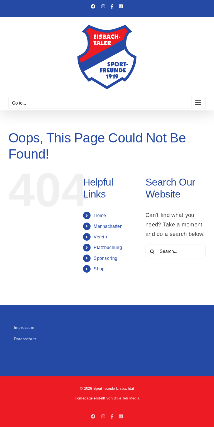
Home (100, 215)
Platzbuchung (108, 247)
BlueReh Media (126, 398)
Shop (99, 268)
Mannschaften (108, 226)
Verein (100, 237)
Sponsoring (105, 258)
